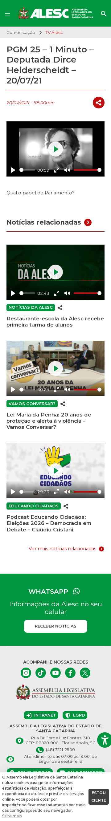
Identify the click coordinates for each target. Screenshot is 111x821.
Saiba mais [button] (12, 816)
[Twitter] (85, 673)
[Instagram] (26, 673)
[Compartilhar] (99, 102)
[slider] (27, 170)
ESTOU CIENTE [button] (98, 797)
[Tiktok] (40, 673)
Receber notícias (55, 626)
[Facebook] (70, 673)
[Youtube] (55, 673)
